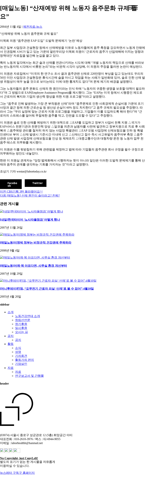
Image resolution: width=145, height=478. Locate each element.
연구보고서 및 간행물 (29, 375)
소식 (18, 347)
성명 (18, 351)
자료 (11, 367)
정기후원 (21, 324)
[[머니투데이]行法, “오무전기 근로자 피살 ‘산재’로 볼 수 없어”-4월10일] (48, 280)
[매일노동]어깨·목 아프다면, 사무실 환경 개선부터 (33, 265)
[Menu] (133, 7)
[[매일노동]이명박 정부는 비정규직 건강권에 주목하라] (37, 234)
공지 (11, 336)
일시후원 (21, 328)
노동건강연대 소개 (27, 316)
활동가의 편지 (24, 359)
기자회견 (21, 355)
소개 (11, 312)
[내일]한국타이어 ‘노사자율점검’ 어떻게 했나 (30, 219)
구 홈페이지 (27, 472)
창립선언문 (22, 320)
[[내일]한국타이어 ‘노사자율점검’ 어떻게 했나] (31, 211)
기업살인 (21, 363)
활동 (11, 344)
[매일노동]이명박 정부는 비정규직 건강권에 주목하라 (35, 242)
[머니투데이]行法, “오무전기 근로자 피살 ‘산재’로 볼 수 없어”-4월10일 (47, 288)
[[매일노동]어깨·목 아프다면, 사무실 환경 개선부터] (35, 257)
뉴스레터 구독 (9, 472)
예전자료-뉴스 (32, 26)
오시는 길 (21, 332)
